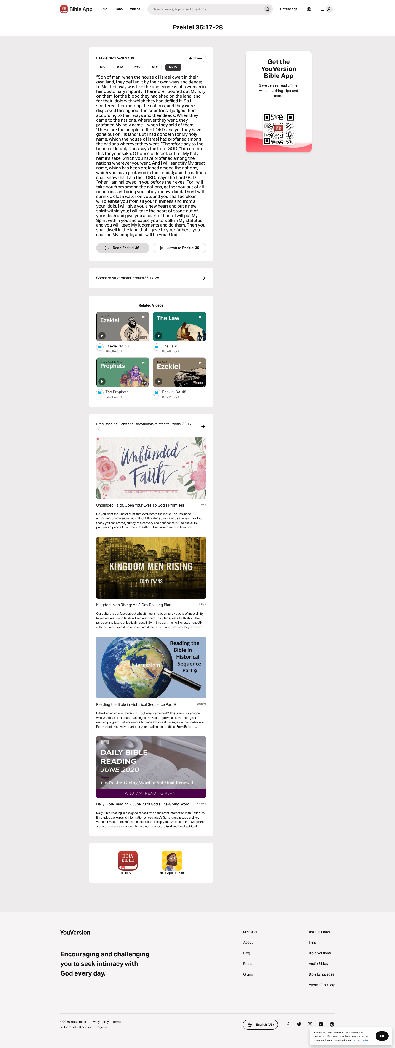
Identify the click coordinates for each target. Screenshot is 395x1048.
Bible (103, 9)
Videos (135, 9)
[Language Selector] (309, 9)
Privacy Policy (99, 1022)
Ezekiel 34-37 (121, 346)
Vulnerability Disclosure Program (83, 1027)
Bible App (127, 873)
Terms (116, 1022)
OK (382, 1036)
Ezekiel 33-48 (178, 391)
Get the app (288, 9)
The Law (174, 346)
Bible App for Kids (172, 873)
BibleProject (113, 351)
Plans (119, 9)
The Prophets (121, 391)
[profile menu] (326, 9)
